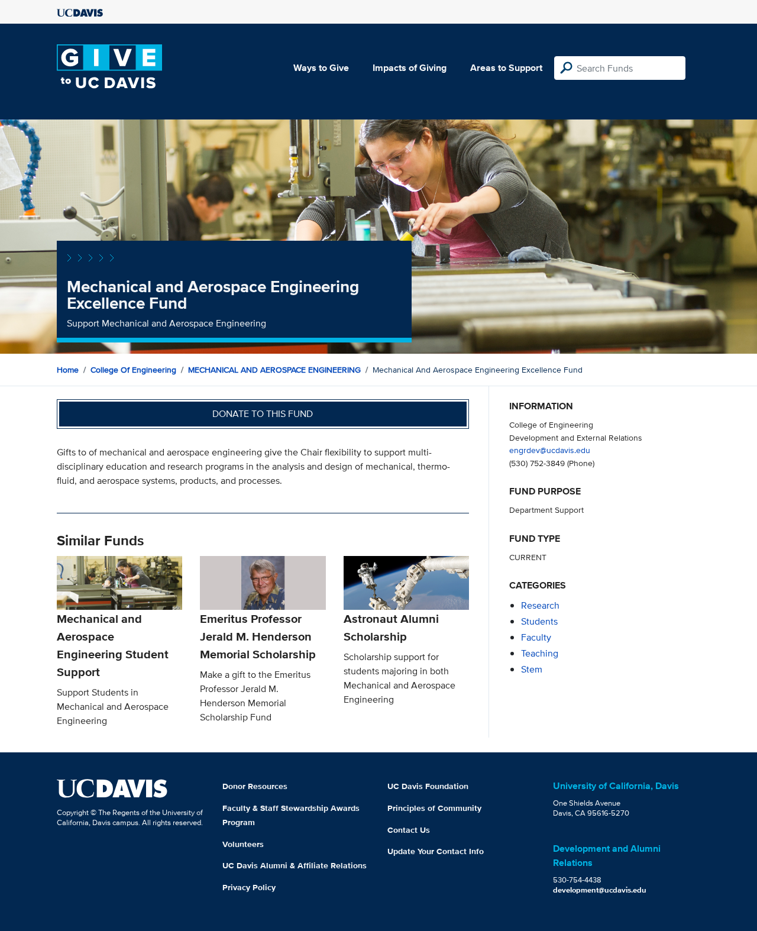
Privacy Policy (249, 887)
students (539, 621)
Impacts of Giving (410, 68)
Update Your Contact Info (435, 851)
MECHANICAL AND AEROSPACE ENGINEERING (274, 370)
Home (68, 370)
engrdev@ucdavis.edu (549, 450)
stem (531, 669)
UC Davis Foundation (427, 786)
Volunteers (243, 844)
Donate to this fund (262, 414)
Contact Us (408, 830)
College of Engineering (133, 370)
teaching (539, 653)
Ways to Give (321, 68)
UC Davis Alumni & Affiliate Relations (294, 865)
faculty (536, 637)
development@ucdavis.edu (599, 890)
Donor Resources (254, 786)
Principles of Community (434, 808)
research (540, 605)
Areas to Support (506, 68)
